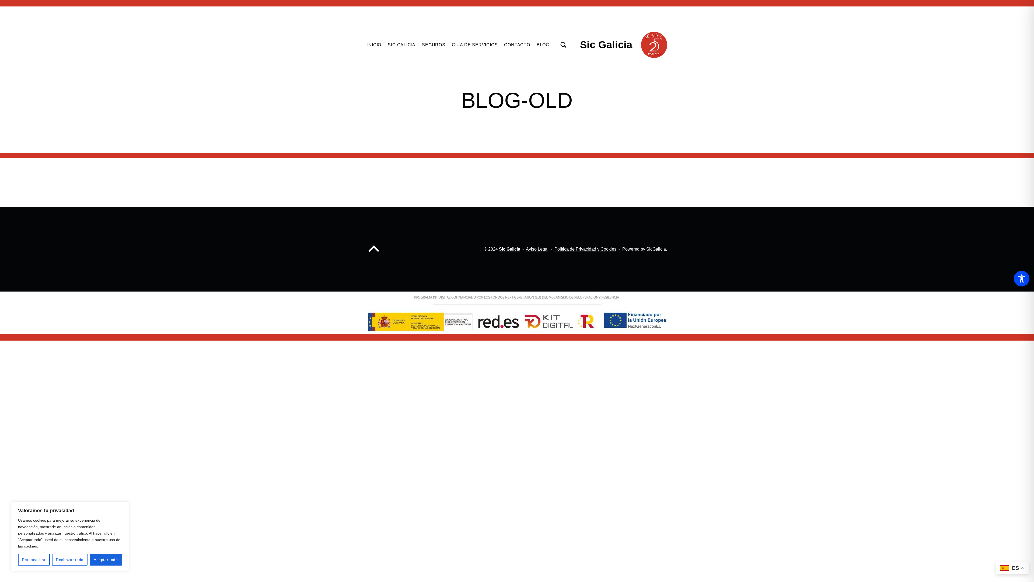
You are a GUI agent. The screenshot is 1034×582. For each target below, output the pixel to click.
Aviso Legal (537, 249)
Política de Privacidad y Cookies (585, 249)
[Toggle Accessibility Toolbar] (1021, 278)
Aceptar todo (106, 559)
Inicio (374, 45)
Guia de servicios (475, 45)
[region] (70, 536)
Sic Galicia (606, 44)
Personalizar (34, 559)
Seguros (433, 45)
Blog (543, 45)
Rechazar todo (69, 559)
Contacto (517, 45)
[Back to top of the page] (373, 253)
